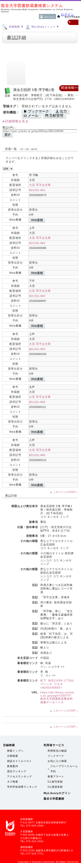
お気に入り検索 (57, 761)
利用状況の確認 (57, 750)
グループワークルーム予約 (64, 769)
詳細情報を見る (17, 121)
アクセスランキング (19, 776)
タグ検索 (12, 781)
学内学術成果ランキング (22, 786)
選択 (7, 134)
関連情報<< (69, 87)
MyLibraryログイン (57, 793)
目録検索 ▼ (16, 26)
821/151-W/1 (37, 190)
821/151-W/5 (37, 402)
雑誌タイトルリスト (19, 761)
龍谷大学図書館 (54, 798)
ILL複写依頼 (55, 781)
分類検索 (12, 755)
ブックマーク (56, 755)
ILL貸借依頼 (55, 786)
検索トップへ (15, 750)
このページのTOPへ (65, 492)
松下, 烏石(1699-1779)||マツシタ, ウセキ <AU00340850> (57, 684)
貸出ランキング (16, 771)
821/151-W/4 (37, 349)
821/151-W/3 (37, 296)
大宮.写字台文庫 (40, 185)
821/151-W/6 (37, 455)
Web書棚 (37, 220)
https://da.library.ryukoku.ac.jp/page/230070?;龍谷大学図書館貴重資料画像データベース (57, 697)
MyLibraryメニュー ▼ (44, 26)
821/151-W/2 (37, 243)
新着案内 (12, 766)
